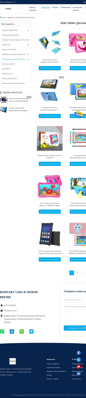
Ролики (55, 7)
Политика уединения (19, 395)
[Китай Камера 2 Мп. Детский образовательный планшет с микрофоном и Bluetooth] (50, 42)
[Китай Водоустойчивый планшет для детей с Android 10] (50, 138)
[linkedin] (78, 373)
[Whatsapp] (5, 333)
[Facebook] (78, 352)
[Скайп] (15, 333)
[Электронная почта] (34, 333)
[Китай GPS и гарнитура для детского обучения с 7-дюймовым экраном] (50, 186)
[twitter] (78, 359)
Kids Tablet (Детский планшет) (25, 17)
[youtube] (78, 366)
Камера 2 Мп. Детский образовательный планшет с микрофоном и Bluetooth (50, 62)
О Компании (66, 7)
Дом (4, 17)
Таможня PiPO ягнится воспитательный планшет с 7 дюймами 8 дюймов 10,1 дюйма (50, 110)
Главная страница (32, 8)
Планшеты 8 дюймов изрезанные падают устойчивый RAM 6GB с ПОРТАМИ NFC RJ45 (19, 100)
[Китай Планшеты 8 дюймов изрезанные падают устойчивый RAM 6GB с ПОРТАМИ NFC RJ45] (4, 100)
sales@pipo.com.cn (10, 310)
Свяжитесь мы (76, 379)
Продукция (45, 7)
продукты (10, 17)
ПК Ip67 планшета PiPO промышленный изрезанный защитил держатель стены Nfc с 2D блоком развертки (19, 109)
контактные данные (77, 8)
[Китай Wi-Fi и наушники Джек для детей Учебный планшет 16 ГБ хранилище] (50, 234)
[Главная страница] (8, 9)
